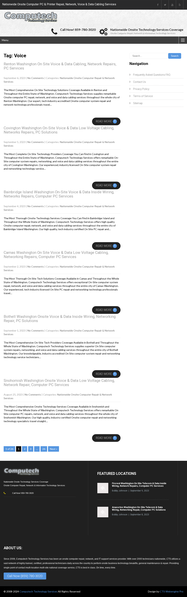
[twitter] (165, 4)
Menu (5, 40)
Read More (106, 121)
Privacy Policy (141, 89)
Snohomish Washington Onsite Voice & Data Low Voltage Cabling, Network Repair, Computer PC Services (59, 382)
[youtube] (172, 4)
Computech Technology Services (39, 591)
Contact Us (139, 81)
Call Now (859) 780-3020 (25, 576)
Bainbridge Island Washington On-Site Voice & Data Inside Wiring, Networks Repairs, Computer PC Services (59, 194)
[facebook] (157, 4)
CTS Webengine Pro (171, 591)
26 (43, 448)
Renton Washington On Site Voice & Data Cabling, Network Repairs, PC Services (60, 66)
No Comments (35, 78)
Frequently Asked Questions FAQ (151, 74)
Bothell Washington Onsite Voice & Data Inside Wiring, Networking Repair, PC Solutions (60, 318)
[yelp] (179, 4)
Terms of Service (143, 96)
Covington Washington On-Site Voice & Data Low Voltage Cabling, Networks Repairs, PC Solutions (59, 130)
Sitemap (138, 103)
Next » (53, 448)
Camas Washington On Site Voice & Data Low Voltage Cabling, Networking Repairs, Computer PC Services (56, 254)
